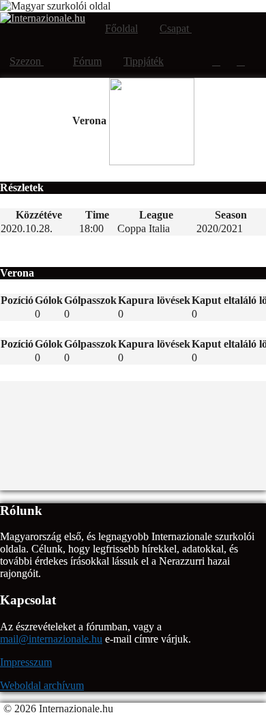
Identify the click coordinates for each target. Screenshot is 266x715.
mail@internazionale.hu (51, 639)
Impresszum (26, 662)
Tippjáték (143, 61)
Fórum (87, 61)
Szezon (27, 61)
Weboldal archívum (42, 685)
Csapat (176, 28)
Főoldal (121, 28)
